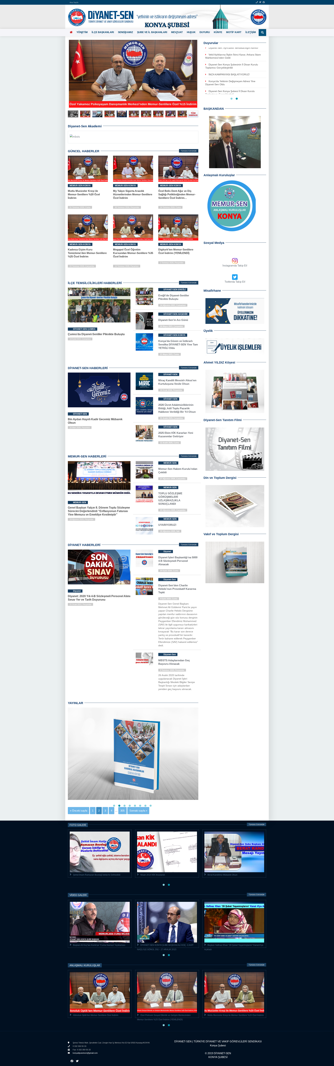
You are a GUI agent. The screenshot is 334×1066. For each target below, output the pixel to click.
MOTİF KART (233, 32)
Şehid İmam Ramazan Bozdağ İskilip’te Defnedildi (96, 875)
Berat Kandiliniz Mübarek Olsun (222, 875)
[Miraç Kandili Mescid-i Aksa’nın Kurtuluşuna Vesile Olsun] (160, 374)
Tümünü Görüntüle (189, 151)
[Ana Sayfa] (165, 17)
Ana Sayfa (74, 2)
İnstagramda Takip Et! (234, 265)
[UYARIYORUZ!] (160, 518)
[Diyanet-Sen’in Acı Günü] (160, 313)
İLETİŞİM (250, 32)
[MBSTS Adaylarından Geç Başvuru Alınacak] (160, 654)
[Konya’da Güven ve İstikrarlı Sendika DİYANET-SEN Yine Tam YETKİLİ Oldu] (160, 334)
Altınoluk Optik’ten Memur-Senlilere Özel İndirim (95, 1015)
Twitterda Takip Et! (235, 281)
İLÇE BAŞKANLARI (103, 32)
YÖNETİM (82, 32)
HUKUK (191, 32)
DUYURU (205, 32)
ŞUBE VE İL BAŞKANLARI (152, 32)
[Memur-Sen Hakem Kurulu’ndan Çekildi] (160, 462)
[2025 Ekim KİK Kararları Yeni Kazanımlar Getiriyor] (160, 426)
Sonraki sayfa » (138, 810)
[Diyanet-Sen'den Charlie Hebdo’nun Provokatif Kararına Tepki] (160, 579)
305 (122, 810)
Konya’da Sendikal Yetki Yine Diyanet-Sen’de (233, 69)
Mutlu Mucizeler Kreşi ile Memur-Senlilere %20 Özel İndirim (236, 1015)
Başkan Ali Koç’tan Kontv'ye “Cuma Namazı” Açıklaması (99, 945)
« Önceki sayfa (78, 810)
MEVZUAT (177, 32)
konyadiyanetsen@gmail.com (85, 1053)
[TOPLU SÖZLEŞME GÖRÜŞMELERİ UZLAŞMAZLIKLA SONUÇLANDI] (160, 487)
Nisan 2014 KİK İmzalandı (152, 875)
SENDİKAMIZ (125, 32)
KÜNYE (218, 32)
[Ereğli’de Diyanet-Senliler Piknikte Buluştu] (160, 289)
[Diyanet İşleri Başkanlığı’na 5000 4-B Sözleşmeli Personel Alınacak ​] (160, 551)
